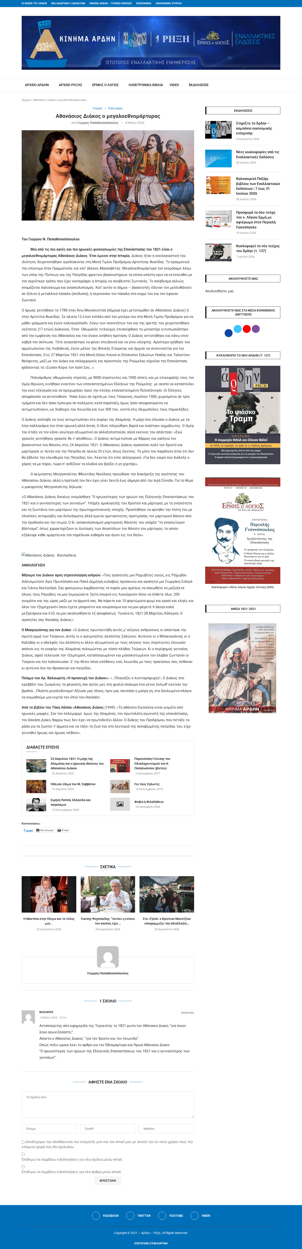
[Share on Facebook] (103, 851)
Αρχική (26, 100)
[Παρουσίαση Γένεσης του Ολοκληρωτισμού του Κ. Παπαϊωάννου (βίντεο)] (120, 765)
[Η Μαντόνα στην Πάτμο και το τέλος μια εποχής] (49, 894)
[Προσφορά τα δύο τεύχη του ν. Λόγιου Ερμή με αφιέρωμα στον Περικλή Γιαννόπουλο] (218, 219)
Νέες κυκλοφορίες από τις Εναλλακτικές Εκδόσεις (257, 154)
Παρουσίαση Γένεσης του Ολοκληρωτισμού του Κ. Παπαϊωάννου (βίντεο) (152, 763)
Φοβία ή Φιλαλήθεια (148, 802)
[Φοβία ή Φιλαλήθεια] (120, 804)
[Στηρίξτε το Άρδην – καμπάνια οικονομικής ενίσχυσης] (218, 130)
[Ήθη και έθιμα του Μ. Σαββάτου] (36, 786)
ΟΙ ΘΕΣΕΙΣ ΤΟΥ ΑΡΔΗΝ (34, 3)
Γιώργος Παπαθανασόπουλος (98, 123)
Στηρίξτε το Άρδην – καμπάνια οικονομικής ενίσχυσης (254, 128)
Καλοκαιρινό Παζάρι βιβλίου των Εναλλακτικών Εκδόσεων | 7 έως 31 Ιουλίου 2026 (258, 186)
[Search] (278, 85)
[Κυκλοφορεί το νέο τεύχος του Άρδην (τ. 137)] (218, 252)
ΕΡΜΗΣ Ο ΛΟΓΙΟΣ (105, 85)
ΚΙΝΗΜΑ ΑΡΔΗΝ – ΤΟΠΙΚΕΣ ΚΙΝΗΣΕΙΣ (111, 3)
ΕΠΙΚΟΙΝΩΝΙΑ (143, 3)
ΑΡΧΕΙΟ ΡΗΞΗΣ (70, 85)
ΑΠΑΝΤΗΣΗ (187, 1013)
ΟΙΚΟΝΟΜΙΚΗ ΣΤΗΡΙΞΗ (169, 3)
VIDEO (174, 85)
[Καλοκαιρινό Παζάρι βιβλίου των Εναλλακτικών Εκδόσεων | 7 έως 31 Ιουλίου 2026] (218, 185)
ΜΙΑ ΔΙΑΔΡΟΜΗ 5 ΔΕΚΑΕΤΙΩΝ (68, 3)
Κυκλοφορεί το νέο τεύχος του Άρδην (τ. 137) (258, 248)
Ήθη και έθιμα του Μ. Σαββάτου (73, 784)
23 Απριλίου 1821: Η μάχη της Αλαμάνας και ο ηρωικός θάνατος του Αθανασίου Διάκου (77, 763)
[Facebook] (271, 3)
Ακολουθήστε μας (219, 291)
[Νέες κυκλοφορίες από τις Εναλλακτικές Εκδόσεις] (218, 158)
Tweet (28, 830)
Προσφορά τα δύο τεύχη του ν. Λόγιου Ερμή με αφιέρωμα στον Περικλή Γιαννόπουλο (256, 219)
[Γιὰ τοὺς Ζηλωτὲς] (120, 786)
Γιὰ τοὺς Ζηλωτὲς (147, 784)
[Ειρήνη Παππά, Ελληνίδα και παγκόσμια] (36, 804)
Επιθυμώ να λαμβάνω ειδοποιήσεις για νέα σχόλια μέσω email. (72, 1159)
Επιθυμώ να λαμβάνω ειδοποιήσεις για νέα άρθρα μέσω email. (72, 1172)
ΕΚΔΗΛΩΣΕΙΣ (199, 85)
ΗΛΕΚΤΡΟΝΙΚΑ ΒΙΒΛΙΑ (146, 85)
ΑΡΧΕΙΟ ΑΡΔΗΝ (37, 85)
